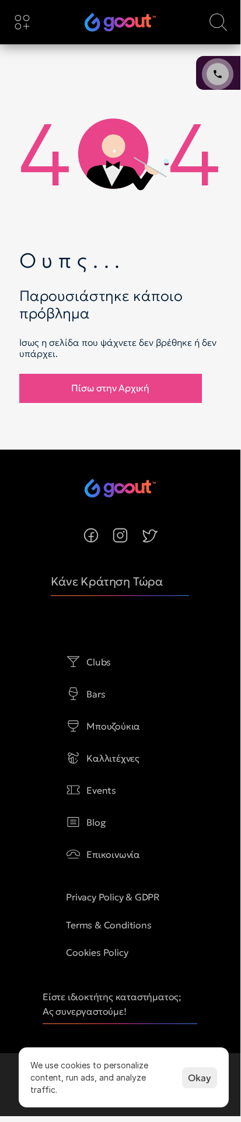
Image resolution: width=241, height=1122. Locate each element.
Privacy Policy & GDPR (113, 897)
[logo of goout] (120, 22)
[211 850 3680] (120, 22)
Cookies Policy (97, 952)
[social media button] (91, 535)
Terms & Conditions (108, 925)
